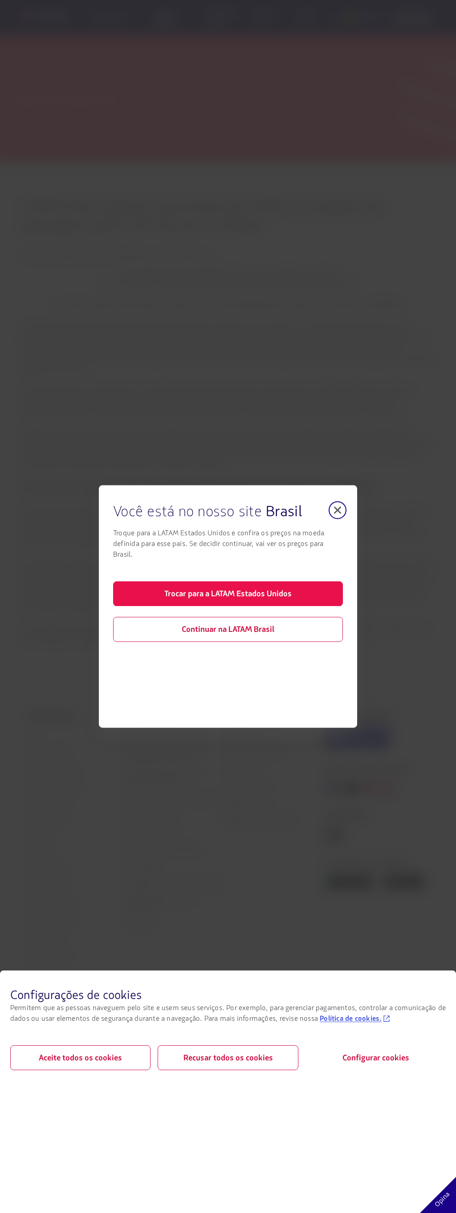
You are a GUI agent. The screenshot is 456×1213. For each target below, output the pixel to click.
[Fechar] (337, 510)
